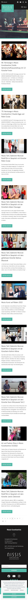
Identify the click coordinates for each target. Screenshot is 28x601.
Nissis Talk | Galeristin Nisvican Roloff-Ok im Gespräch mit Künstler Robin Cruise (13, 158)
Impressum (22, 590)
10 (3, 521)
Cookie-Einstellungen (14, 590)
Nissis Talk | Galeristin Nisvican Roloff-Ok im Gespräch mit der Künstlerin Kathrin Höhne (12, 349)
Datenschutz (6, 590)
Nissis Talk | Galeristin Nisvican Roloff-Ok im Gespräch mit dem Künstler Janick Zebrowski (12, 494)
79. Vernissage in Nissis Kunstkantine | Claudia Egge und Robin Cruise (12, 114)
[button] (24, 7)
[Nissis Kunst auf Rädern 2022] (14, 290)
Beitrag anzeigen (7, 89)
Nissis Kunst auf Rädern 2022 (12, 302)
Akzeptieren (14, 597)
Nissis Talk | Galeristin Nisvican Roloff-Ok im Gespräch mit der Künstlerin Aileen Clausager (12, 204)
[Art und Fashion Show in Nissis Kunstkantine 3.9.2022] (14, 433)
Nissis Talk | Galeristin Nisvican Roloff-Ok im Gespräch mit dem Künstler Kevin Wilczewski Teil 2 (12, 399)
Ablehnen (14, 594)
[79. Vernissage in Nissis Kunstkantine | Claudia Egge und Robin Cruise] (14, 101)
